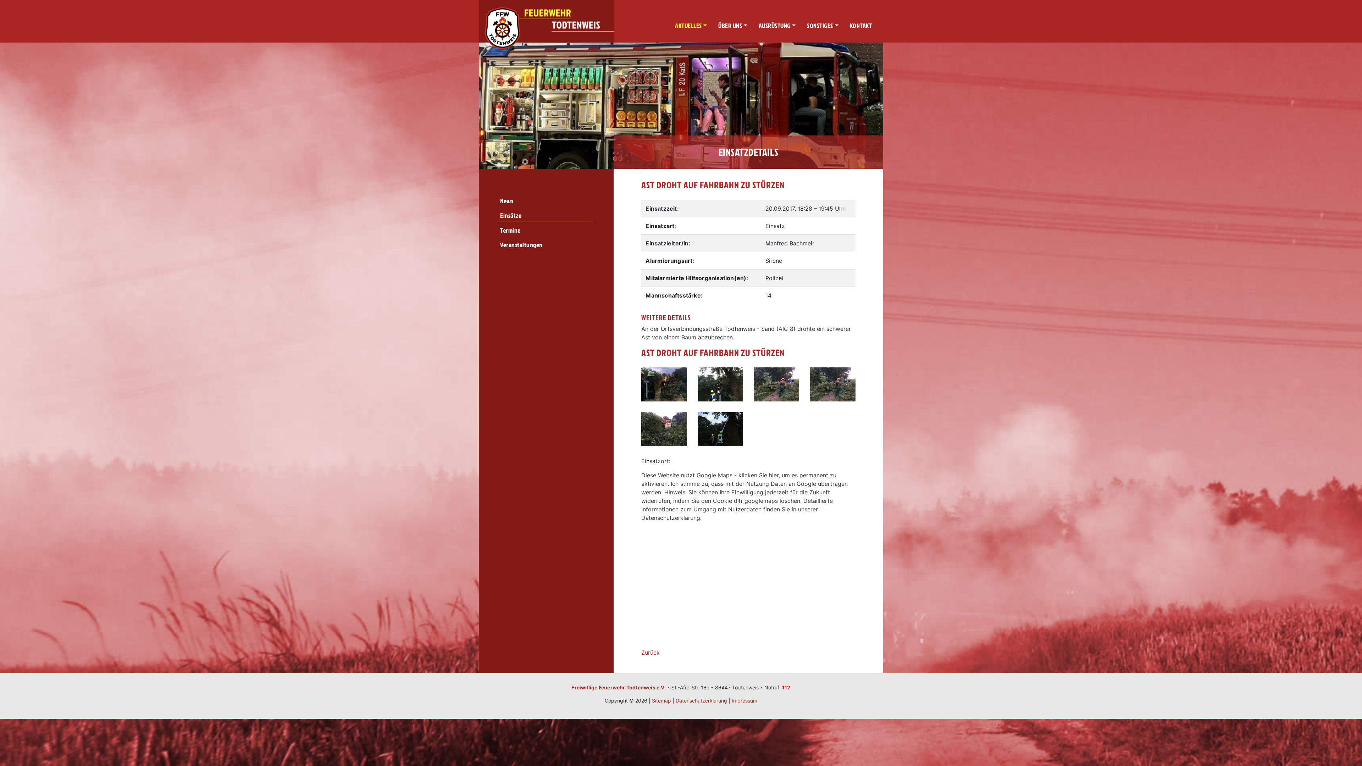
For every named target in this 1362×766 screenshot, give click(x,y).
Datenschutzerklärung (701, 701)
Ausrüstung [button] (775, 25)
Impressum (744, 701)
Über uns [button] (730, 25)
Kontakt (861, 25)
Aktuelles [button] (688, 25)
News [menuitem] (506, 200)
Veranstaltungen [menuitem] (521, 244)
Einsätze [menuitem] (510, 215)
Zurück (650, 652)
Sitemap (661, 701)
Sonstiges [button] (820, 25)
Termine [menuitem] (510, 230)
